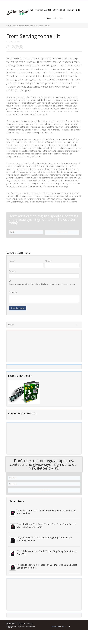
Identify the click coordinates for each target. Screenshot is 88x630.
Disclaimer (21, 624)
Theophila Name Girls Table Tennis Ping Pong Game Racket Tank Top (47, 553)
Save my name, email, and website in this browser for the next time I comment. (42, 284)
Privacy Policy (10, 624)
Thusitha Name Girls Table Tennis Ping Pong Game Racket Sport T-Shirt (46, 512)
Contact (30, 624)
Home (30, 10)
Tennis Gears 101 (43, 10)
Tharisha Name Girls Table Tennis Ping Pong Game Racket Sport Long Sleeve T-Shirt (46, 525)
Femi (17, 42)
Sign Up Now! (44, 490)
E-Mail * (48, 261)
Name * (12, 261)
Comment (13, 292)
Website (12, 271)
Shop (55, 18)
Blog (62, 18)
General (9, 42)
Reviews (47, 18)
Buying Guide (59, 10)
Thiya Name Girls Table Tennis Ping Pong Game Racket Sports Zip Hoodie (44, 539)
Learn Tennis (73, 10)
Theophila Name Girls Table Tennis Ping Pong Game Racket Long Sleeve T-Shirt (47, 566)
